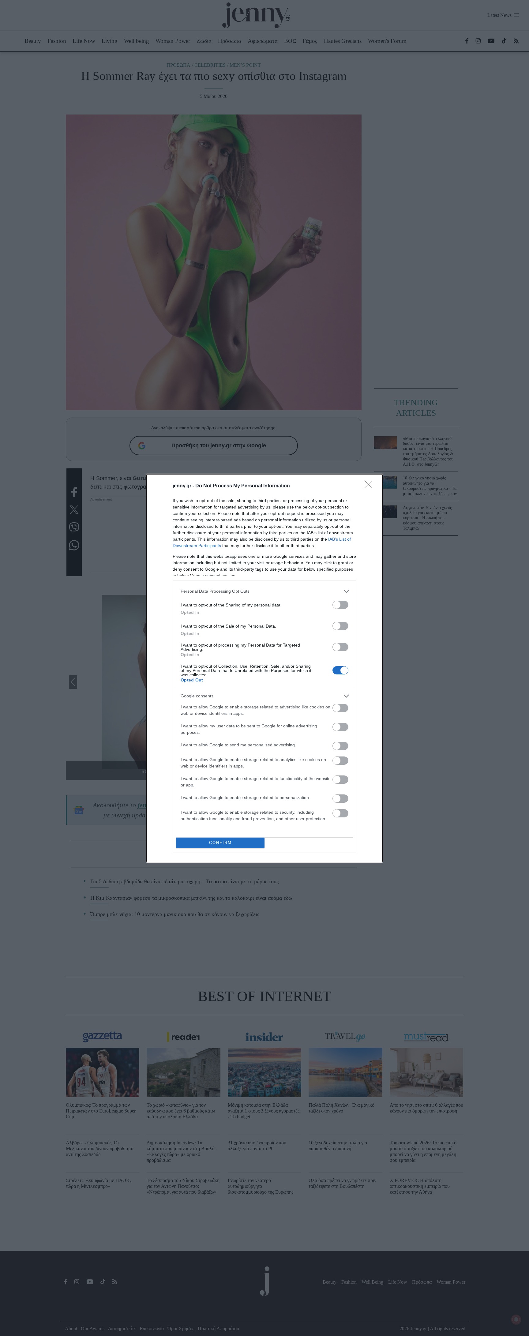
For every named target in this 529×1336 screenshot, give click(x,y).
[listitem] (264, 591)
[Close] (370, 486)
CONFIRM (220, 842)
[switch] (340, 605)
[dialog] (264, 668)
